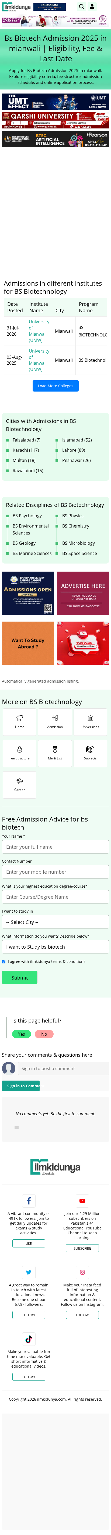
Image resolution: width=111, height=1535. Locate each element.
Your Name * (13, 836)
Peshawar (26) (76, 460)
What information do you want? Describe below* (45, 936)
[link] (49, 7)
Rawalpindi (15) (28, 471)
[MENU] (105, 6)
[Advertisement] (55, 209)
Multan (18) (24, 460)
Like (29, 1243)
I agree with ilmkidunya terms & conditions (46, 961)
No (44, 1034)
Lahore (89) (73, 450)
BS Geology (24, 543)
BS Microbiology (78, 543)
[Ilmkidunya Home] (16, 6)
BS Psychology (27, 516)
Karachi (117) (26, 450)
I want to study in (17, 911)
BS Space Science (79, 553)
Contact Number (17, 861)
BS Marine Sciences (32, 553)
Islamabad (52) (77, 440)
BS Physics (73, 516)
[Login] (92, 6)
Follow (28, 1315)
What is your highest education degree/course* (45, 886)
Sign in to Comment (23, 1085)
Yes (21, 1034)
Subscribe (82, 1248)
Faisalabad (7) (26, 440)
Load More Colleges (55, 385)
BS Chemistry (75, 526)
